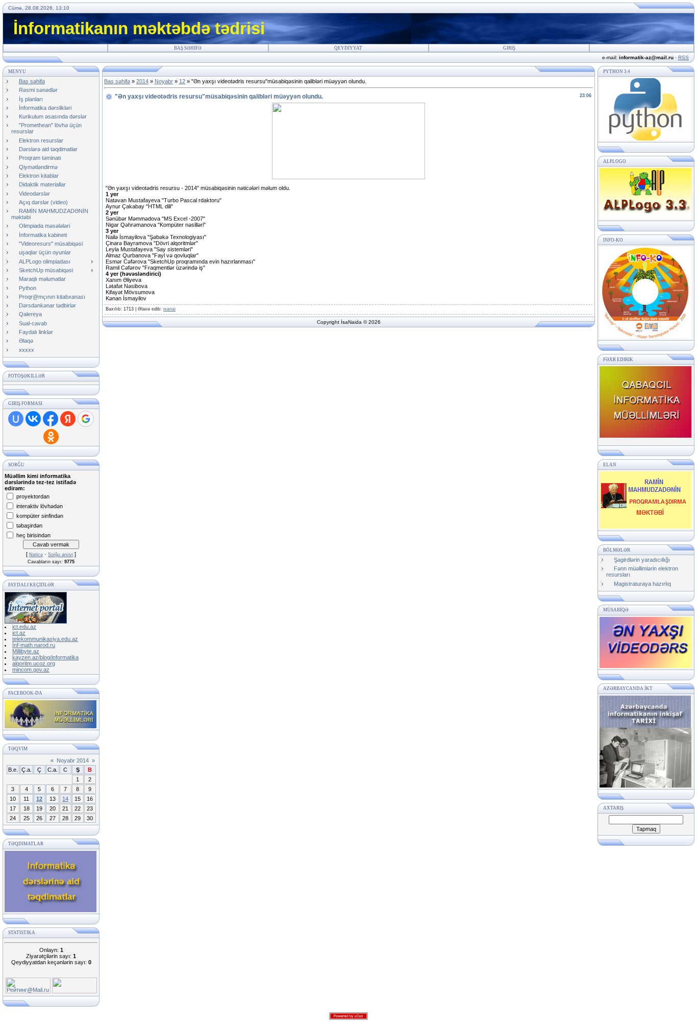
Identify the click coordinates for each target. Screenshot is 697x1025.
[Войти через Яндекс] (68, 418)
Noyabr (164, 81)
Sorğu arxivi (60, 554)
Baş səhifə (188, 48)
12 (39, 799)
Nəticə (36, 554)
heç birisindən (33, 535)
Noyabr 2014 (73, 760)
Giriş (509, 48)
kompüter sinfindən (39, 515)
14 (65, 799)
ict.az (19, 633)
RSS (683, 57)
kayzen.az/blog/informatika (45, 657)
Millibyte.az (25, 651)
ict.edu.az (24, 627)
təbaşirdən (29, 525)
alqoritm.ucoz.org (33, 663)
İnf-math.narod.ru (33, 645)
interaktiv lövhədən (39, 506)
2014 (142, 81)
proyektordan (32, 496)
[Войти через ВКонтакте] (33, 418)
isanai (169, 309)
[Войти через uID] (15, 418)
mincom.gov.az (30, 669)
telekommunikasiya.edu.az (45, 639)
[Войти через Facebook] (50, 418)
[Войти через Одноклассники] (51, 436)
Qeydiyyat (348, 48)
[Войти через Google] (86, 419)
